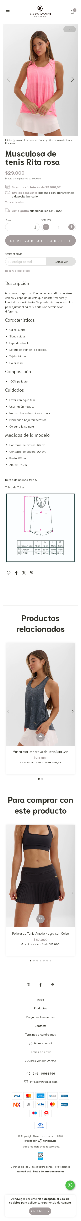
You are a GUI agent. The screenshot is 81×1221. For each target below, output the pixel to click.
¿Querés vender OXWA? (40, 1060)
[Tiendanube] (40, 1141)
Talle (8, 219)
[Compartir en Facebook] (16, 572)
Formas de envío (40, 1052)
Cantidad (46, 219)
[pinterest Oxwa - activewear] (52, 984)
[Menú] (9, 11)
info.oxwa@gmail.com (44, 1081)
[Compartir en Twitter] (24, 572)
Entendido (40, 1211)
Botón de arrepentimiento (49, 1171)
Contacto (41, 1025)
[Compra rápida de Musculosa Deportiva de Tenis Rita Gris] (40, 737)
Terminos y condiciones (40, 1034)
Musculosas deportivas (30, 139)
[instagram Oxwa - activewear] (28, 984)
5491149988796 (44, 1073)
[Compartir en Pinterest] (31, 572)
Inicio (8, 139)
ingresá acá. (24, 1171)
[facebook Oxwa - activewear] (40, 984)
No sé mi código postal (17, 270)
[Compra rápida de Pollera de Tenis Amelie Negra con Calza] (40, 919)
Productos (40, 1008)
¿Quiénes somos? (40, 1043)
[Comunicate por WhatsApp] (70, 1185)
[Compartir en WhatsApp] (8, 572)
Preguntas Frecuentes (40, 1017)
